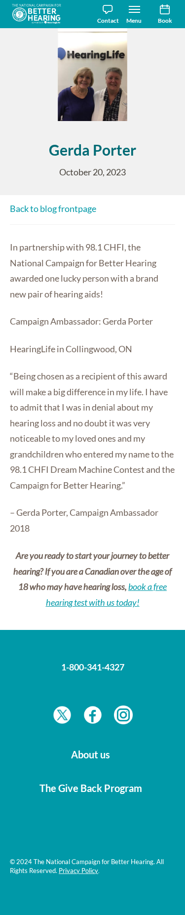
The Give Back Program (90, 788)
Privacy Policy (78, 870)
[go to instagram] (123, 717)
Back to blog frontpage (53, 208)
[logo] (39, 14)
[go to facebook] (93, 717)
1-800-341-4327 (92, 667)
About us (90, 754)
